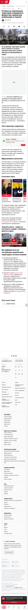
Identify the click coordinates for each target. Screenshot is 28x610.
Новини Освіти (8, 498)
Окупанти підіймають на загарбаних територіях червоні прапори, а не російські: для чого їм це (13, 99)
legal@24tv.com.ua (18, 587)
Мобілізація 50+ (7, 453)
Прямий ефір (7, 420)
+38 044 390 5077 (19, 361)
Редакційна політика (6, 387)
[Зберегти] (24, 26)
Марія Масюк (8, 19)
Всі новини (7, 414)
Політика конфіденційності (6, 400)
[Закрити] (25, 598)
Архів (16, 400)
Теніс (5, 529)
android (6, 562)
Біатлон (6, 531)
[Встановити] (14, 600)
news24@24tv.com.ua (7, 361)
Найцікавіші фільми (9, 486)
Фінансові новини (8, 473)
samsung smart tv (16, 566)
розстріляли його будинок (10, 221)
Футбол (6, 527)
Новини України (10, 6)
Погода (5, 426)
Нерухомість (7, 513)
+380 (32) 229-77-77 (10, 586)
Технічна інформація (19, 390)
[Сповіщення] (26, 2)
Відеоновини (7, 422)
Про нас (3, 382)
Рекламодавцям (5, 394)
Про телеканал (5, 389)
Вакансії (17, 395)
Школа (5, 502)
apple (16, 562)
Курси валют (7, 471)
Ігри (16, 404)
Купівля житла (7, 517)
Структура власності (19, 397)
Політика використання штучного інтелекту (7, 403)
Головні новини (8, 416)
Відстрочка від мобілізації (10, 459)
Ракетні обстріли (8, 432)
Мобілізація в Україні (10, 449)
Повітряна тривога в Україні (10, 438)
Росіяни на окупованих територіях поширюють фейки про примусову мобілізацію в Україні (20, 6)
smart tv (6, 566)
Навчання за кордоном (9, 508)
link (15, 366)
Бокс (5, 525)
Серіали (6, 493)
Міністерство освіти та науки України (13, 500)
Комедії (6, 491)
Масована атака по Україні (10, 440)
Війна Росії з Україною (10, 431)
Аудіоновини (7, 424)
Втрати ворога (7, 444)
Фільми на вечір (8, 489)
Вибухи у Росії (7, 442)
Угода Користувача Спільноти (19, 385)
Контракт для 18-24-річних (10, 457)
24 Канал (4, 6)
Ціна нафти (6, 469)
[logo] (6, 2)
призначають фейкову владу (13, 273)
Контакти (17, 392)
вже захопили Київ (13, 260)
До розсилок (9, 552)
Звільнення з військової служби (11, 451)
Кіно (5, 484)
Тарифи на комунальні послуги (11, 475)
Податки (6, 477)
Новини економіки (9, 467)
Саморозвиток (7, 506)
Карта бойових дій (8, 434)
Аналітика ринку (8, 515)
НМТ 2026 (6, 504)
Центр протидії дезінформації (15, 22)
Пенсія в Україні (8, 479)
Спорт (5, 523)
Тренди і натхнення (8, 519)
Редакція (4, 384)
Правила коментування (20, 388)
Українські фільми (8, 487)
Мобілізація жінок (8, 455)
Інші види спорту (8, 533)
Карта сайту (17, 402)
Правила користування (7, 396)
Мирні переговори (8, 436)
